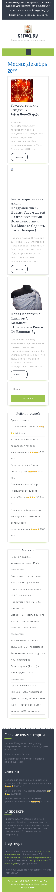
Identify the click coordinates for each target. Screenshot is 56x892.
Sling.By (28, 35)
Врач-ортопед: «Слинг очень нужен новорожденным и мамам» (28, 705)
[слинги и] (28, 29)
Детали (25, 754)
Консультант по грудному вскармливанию (27, 857)
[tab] (28, 52)
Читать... (21, 158)
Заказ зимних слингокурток (27, 653)
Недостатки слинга (22, 602)
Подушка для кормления (26, 589)
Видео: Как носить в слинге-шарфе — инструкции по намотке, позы (28, 621)
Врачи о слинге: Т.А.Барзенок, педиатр (25, 790)
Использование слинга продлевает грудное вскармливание (24, 446)
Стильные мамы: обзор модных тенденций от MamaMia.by (24, 491)
